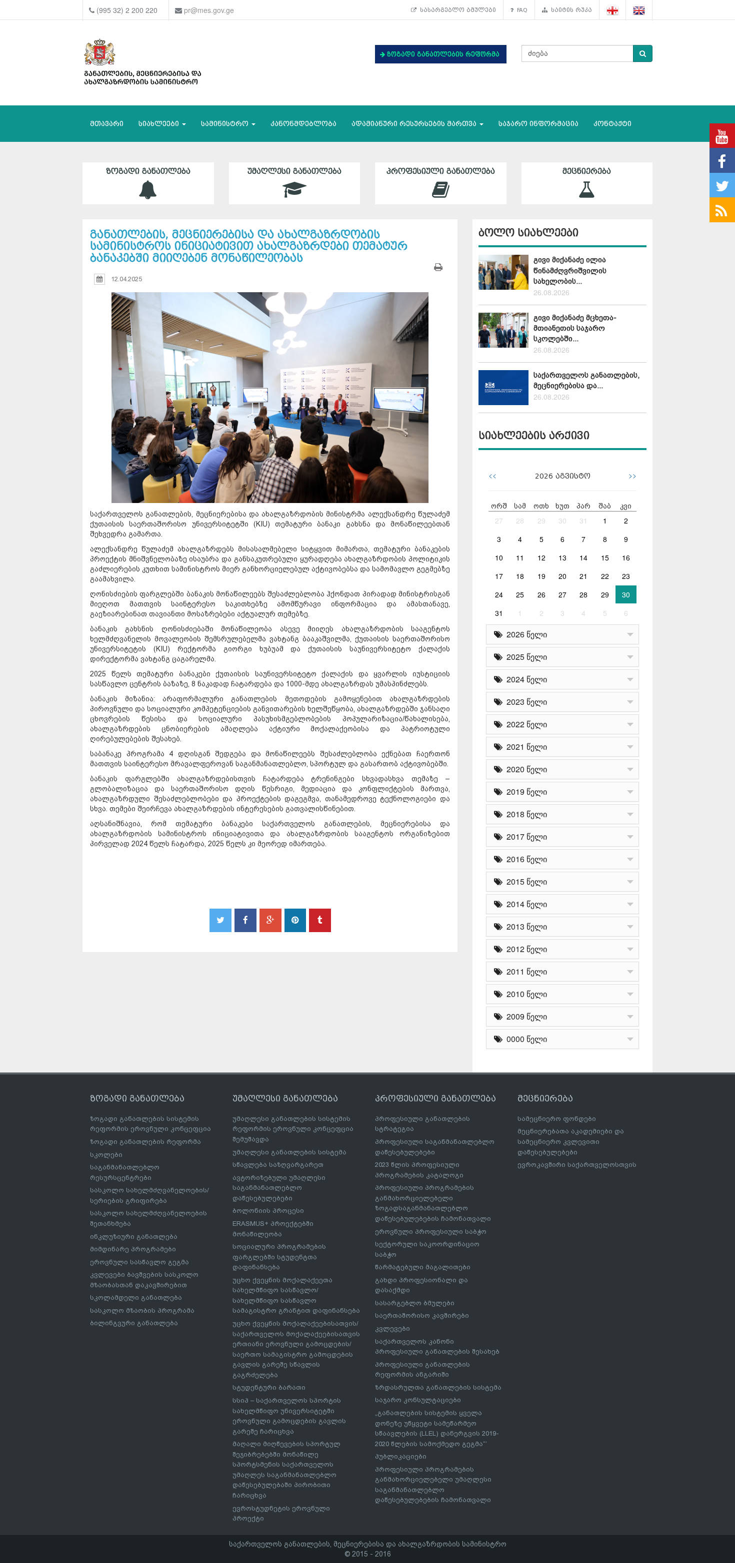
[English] (639, 10)
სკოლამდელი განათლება (136, 1297)
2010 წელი (524, 994)
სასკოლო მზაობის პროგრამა (142, 1310)
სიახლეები (159, 123)
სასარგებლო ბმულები (456, 9)
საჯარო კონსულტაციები (418, 1400)
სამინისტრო (225, 123)
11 (520, 557)
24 (499, 594)
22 (605, 576)
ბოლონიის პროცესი (268, 1210)
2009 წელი (524, 1016)
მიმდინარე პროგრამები (133, 1249)
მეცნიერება (586, 171)
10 (499, 557)
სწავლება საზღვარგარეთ (278, 1164)
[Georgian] (613, 10)
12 (542, 557)
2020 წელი (524, 769)
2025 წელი (524, 656)
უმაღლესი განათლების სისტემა (289, 1152)
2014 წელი (524, 904)
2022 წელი (524, 724)
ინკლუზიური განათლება (134, 1236)
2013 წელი (524, 926)
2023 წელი (524, 701)
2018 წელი (524, 814)
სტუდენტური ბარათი (269, 1387)
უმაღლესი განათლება (295, 171)
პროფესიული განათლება (440, 171)
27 (499, 520)
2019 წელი (524, 791)
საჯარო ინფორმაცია (538, 123)
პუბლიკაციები (400, 1456)
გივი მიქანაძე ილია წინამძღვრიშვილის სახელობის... (570, 270)
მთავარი (107, 123)
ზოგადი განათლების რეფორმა (145, 1141)
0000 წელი (524, 1038)
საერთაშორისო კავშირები (422, 1315)
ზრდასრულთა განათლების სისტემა (438, 1387)
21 (584, 576)
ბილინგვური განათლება (134, 1323)
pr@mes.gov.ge (209, 10)
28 (520, 520)
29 (542, 520)
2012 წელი (524, 949)
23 (626, 576)
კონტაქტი (613, 123)
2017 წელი (524, 836)
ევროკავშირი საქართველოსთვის (577, 1164)
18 (520, 576)
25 (520, 594)
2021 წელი (524, 746)
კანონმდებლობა (303, 123)
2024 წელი (524, 679)
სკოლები (106, 1154)
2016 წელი (524, 859)
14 (584, 557)
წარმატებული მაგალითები (422, 1267)
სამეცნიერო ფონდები (557, 1118)
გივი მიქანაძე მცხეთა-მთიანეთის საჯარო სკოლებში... (575, 328)
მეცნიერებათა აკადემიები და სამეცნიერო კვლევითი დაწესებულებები (571, 1141)
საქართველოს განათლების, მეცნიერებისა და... (587, 380)
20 (562, 576)
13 (562, 557)
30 (562, 520)
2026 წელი (524, 634)
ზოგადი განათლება (148, 171)
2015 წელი (524, 881)
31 (584, 520)
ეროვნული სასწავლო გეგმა (139, 1262)
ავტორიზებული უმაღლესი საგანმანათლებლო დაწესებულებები (279, 1188)
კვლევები (392, 1328)
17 (499, 576)
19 (542, 576)
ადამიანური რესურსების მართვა (415, 123)
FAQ (521, 9)
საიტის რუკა (570, 9)
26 (542, 594)
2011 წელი (524, 971)
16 (626, 557)
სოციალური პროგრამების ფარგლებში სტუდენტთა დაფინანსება (279, 1257)
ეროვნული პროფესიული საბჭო (430, 1231)
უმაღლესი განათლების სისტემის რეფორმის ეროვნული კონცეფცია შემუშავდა (293, 1129)
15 (605, 557)
